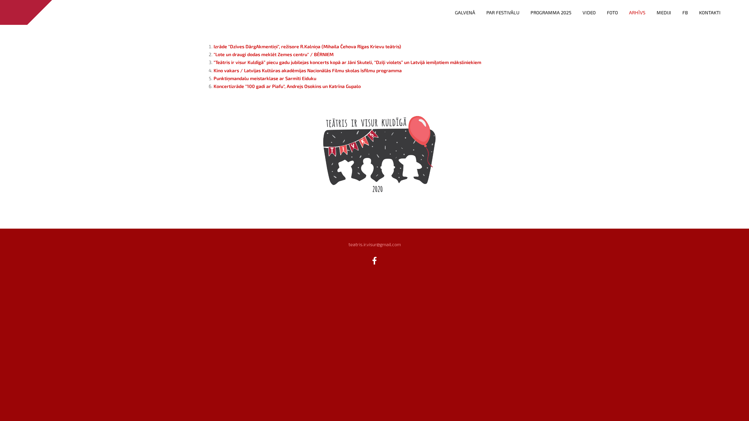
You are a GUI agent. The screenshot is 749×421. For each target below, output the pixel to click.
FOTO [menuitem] (612, 12)
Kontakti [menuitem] (710, 12)
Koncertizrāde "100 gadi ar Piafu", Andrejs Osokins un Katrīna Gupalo (287, 86)
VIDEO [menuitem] (589, 12)
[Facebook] (374, 261)
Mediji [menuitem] (664, 12)
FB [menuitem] (685, 12)
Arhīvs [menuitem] (637, 12)
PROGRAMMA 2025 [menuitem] (550, 12)
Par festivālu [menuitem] (502, 12)
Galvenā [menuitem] (465, 12)
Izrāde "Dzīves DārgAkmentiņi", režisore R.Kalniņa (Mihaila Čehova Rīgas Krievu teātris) (307, 46)
